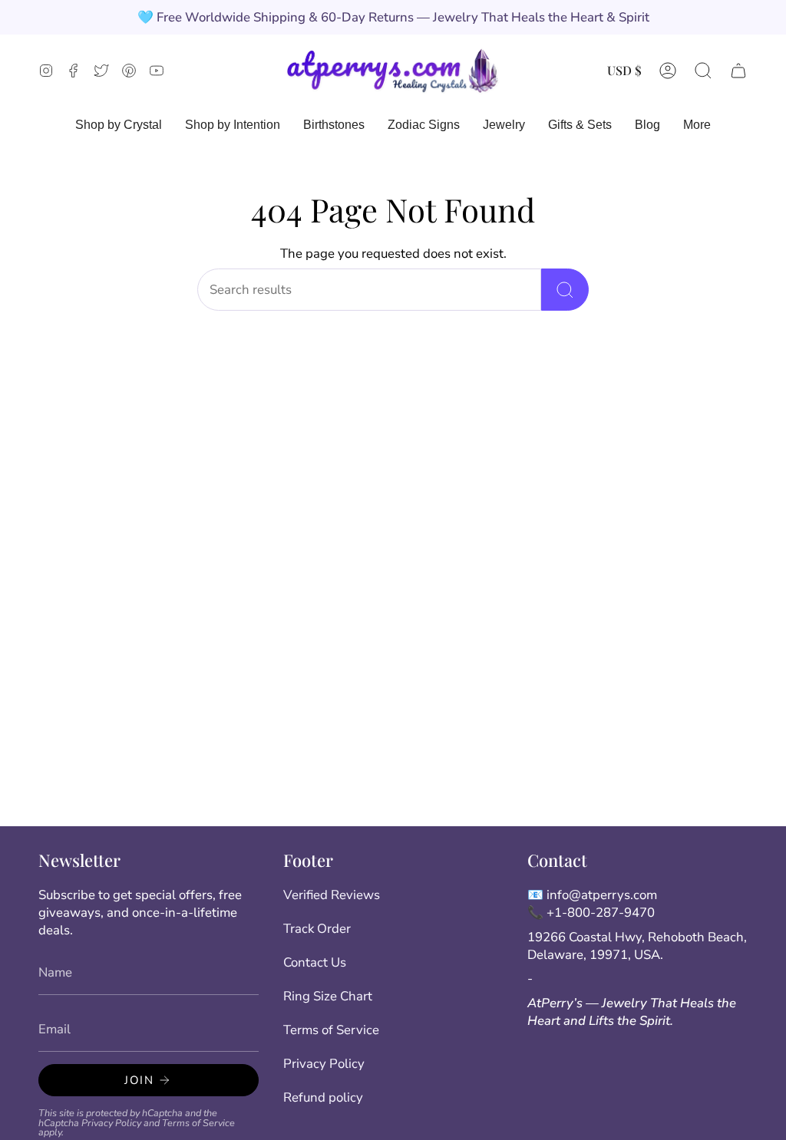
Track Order (317, 928)
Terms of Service (198, 1122)
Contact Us (314, 962)
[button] (703, 70)
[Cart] (738, 70)
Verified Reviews (331, 895)
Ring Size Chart (327, 996)
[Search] (565, 290)
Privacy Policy (111, 1122)
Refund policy (323, 1097)
